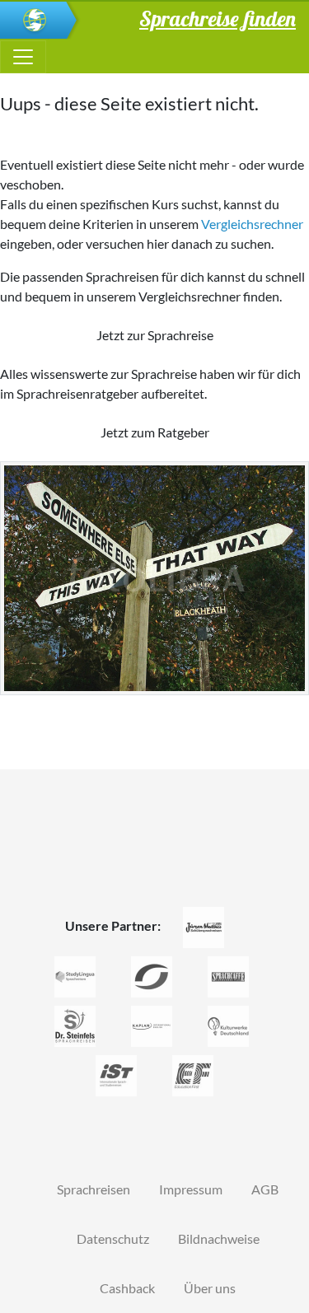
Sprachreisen (93, 1189)
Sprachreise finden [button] (217, 18)
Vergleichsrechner (252, 223)
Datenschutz (113, 1238)
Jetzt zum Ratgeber (155, 432)
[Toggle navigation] (23, 56)
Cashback (127, 1288)
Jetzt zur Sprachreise (154, 335)
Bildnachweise (219, 1238)
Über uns (210, 1288)
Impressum (190, 1189)
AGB (265, 1189)
